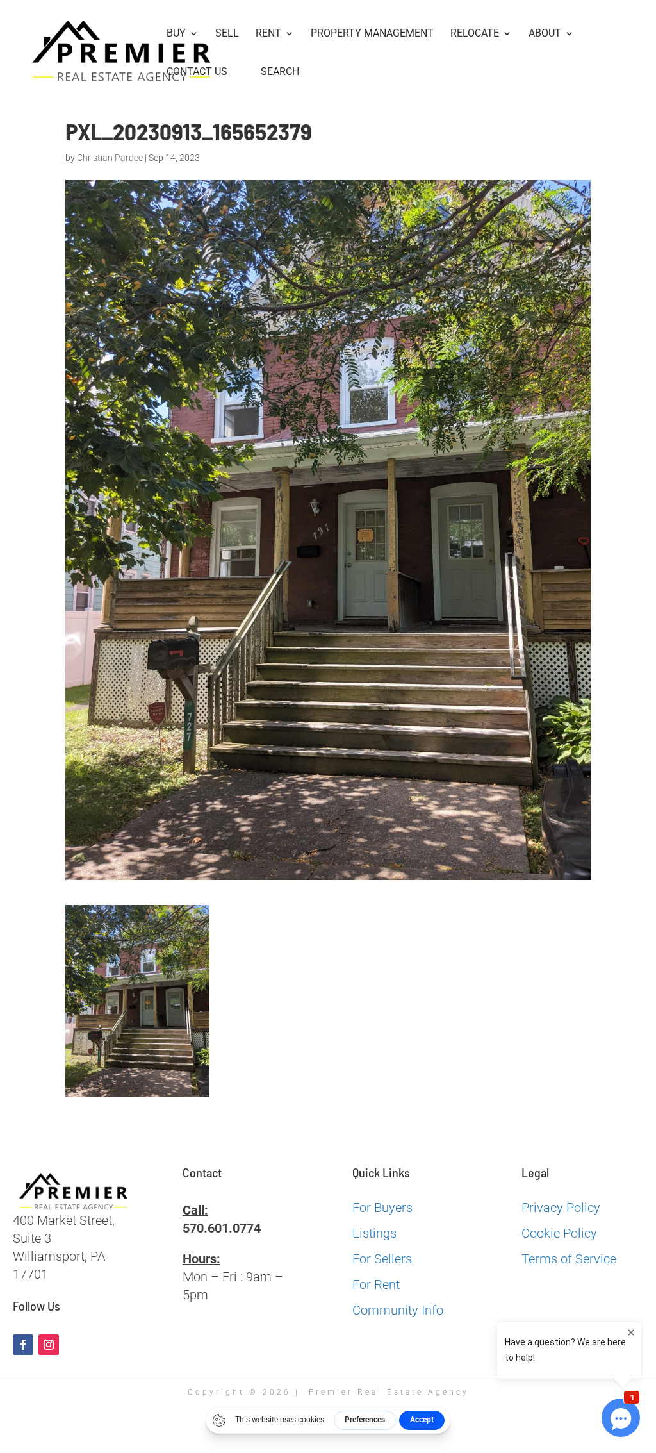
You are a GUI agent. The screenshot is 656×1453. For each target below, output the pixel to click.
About (545, 34)
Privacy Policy (560, 1207)
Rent (268, 34)
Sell (227, 34)
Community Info (397, 1310)
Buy (176, 34)
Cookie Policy (559, 1233)
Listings (374, 1233)
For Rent (376, 1284)
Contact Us (197, 72)
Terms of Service (568, 1258)
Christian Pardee (110, 158)
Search (280, 72)
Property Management (372, 34)
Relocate (474, 34)
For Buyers (382, 1207)
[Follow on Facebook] (23, 1344)
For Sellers (382, 1258)
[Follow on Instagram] (48, 1344)
